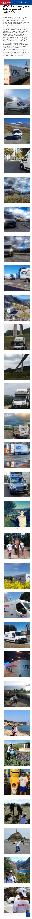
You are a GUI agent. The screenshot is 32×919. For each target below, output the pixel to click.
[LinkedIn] (19, 2)
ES (25, 2)
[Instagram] (17, 2)
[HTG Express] (6, 2)
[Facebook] (15, 2)
